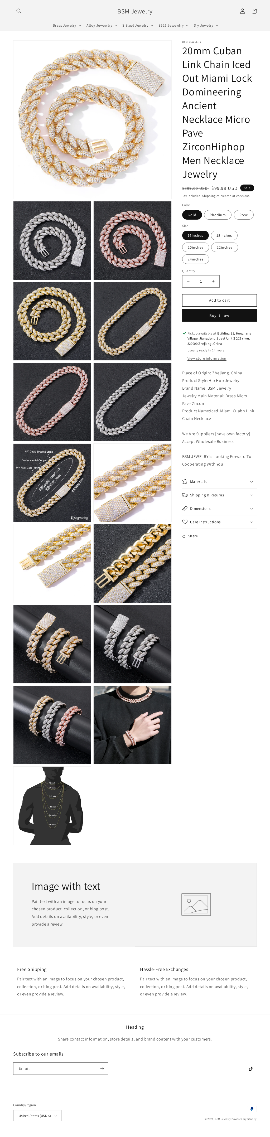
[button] (19, 11)
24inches (196, 259)
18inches (224, 235)
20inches (196, 247)
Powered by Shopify (244, 1119)
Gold (192, 214)
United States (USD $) (35, 1116)
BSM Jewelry (223, 1119)
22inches (225, 247)
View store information (206, 358)
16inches (195, 235)
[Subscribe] (102, 1068)
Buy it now (219, 315)
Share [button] (193, 536)
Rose (243, 214)
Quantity (188, 271)
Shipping (209, 196)
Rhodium (218, 214)
